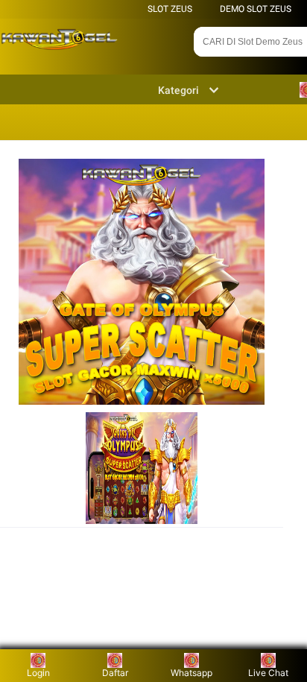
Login (38, 672)
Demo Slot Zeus (255, 9)
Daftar (115, 672)
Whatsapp (191, 672)
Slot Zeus (170, 9)
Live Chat (268, 672)
